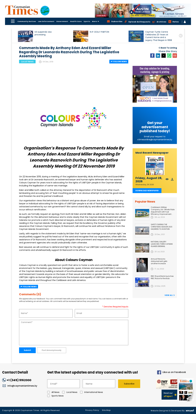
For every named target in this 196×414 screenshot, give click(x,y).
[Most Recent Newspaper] (154, 165)
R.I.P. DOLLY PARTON (99, 32)
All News (55, 392)
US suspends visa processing (43, 33)
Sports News (58, 395)
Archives (161, 22)
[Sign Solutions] (155, 84)
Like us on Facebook (174, 372)
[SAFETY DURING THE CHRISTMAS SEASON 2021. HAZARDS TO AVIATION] (142, 231)
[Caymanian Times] (27, 10)
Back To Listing (169, 47)
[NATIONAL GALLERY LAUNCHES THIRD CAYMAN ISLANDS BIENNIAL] (142, 248)
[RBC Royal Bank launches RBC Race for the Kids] (142, 282)
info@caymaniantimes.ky (22, 385)
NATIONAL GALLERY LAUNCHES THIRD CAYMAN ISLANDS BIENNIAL (162, 243)
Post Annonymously (51, 350)
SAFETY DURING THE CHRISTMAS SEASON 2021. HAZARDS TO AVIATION (162, 226)
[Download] (172, 180)
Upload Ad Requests (139, 22)
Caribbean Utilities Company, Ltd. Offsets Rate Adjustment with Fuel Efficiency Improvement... (162, 210)
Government (62, 21)
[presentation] (180, 35)
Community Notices (27, 21)
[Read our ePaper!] (186, 402)
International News (93, 392)
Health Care (76, 21)
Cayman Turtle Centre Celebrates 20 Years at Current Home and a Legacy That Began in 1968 (158, 36)
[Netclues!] (190, 410)
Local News (71, 392)
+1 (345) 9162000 (19, 380)
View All (169, 295)
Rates (176, 22)
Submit (27, 350)
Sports (87, 21)
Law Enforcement (46, 21)
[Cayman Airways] (143, 11)
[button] (25, 36)
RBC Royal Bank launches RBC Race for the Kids (162, 277)
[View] (167, 180)
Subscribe (129, 383)
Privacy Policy (92, 410)
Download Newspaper (147, 190)
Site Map (106, 410)
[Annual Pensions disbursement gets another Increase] (142, 265)
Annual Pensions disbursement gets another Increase (159, 261)
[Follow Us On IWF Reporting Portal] (165, 384)
